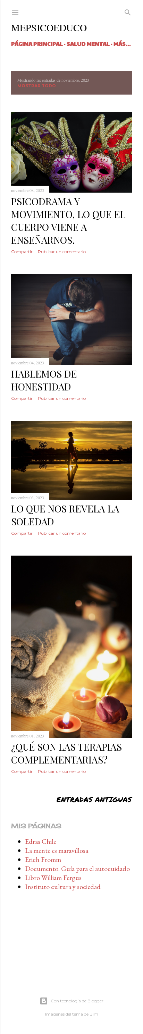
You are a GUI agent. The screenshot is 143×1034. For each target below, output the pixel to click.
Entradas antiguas (94, 799)
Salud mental (88, 44)
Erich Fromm (43, 859)
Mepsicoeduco (49, 27)
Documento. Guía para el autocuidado (77, 868)
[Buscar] (128, 11)
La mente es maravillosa (56, 850)
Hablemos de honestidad (44, 380)
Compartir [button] (22, 251)
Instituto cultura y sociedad (63, 886)
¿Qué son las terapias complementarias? (66, 753)
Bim (94, 1014)
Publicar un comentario (62, 251)
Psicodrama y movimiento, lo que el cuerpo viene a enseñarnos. (68, 220)
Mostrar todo (36, 85)
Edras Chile (40, 841)
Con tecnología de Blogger (77, 1000)
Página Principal (37, 44)
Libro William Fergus (53, 877)
